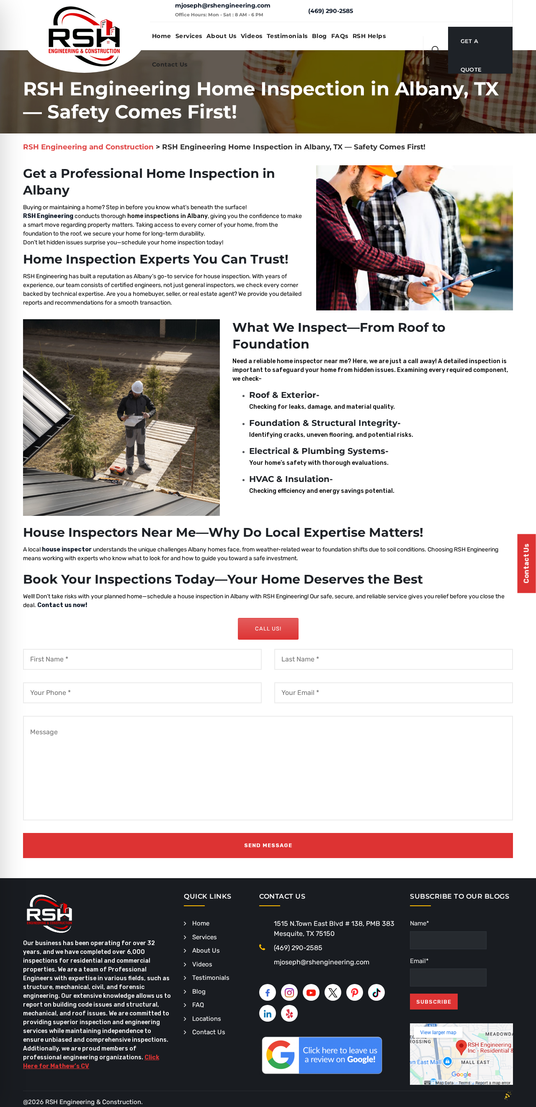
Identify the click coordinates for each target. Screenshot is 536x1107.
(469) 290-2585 (330, 11)
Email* (419, 961)
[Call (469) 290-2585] (295, 10)
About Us (221, 36)
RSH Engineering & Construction (93, 1102)
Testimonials (287, 36)
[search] (436, 50)
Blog (319, 36)
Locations (206, 1018)
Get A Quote (471, 46)
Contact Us (170, 64)
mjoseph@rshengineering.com (223, 5)
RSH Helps (369, 36)
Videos (252, 36)
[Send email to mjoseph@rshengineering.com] (162, 11)
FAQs (339, 36)
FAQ (198, 1005)
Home (161, 36)
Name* (419, 923)
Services (188, 36)
